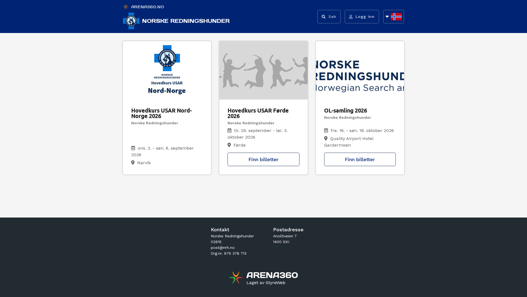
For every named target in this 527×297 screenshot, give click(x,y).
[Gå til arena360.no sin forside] (236, 278)
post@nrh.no (223, 247)
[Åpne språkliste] (393, 16)
